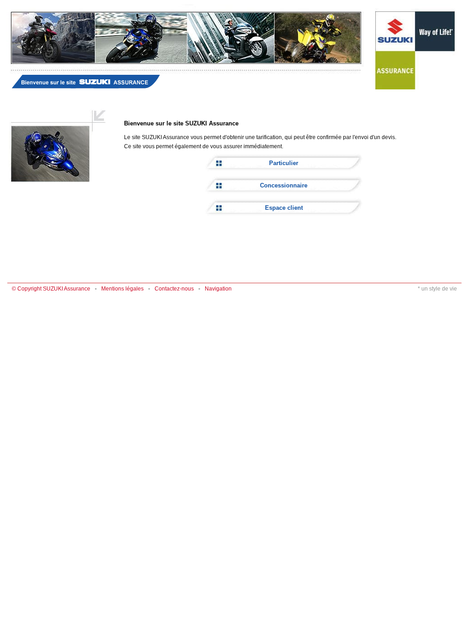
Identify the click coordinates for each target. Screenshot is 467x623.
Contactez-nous (174, 289)
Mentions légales (122, 289)
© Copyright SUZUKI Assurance (51, 289)
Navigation (218, 289)
